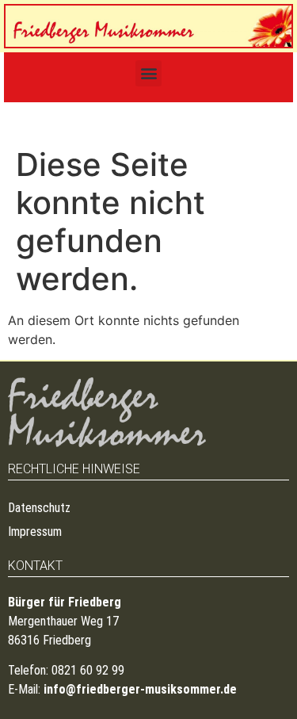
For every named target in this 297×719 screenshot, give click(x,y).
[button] (148, 73)
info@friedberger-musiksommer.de (140, 689)
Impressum (35, 531)
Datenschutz (39, 507)
